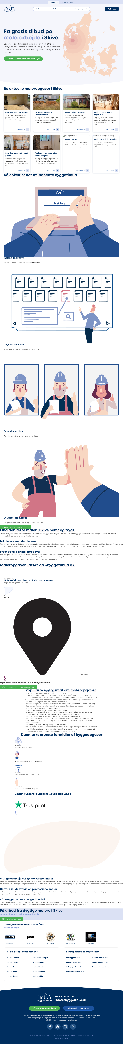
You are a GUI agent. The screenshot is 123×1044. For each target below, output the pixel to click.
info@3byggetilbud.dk (70, 1000)
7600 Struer (30, 943)
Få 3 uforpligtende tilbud (11, 919)
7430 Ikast (91, 943)
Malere (13, 958)
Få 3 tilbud (112, 9)
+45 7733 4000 (64, 996)
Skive (73, 958)
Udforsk (56, 9)
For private (53, 2)
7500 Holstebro (70, 943)
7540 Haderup (10, 943)
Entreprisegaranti (81, 9)
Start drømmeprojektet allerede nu (15, 527)
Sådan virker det (42, 9)
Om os (66, 9)
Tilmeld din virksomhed (78, 1008)
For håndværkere (67, 2)
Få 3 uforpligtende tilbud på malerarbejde (23, 58)
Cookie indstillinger (61, 1038)
